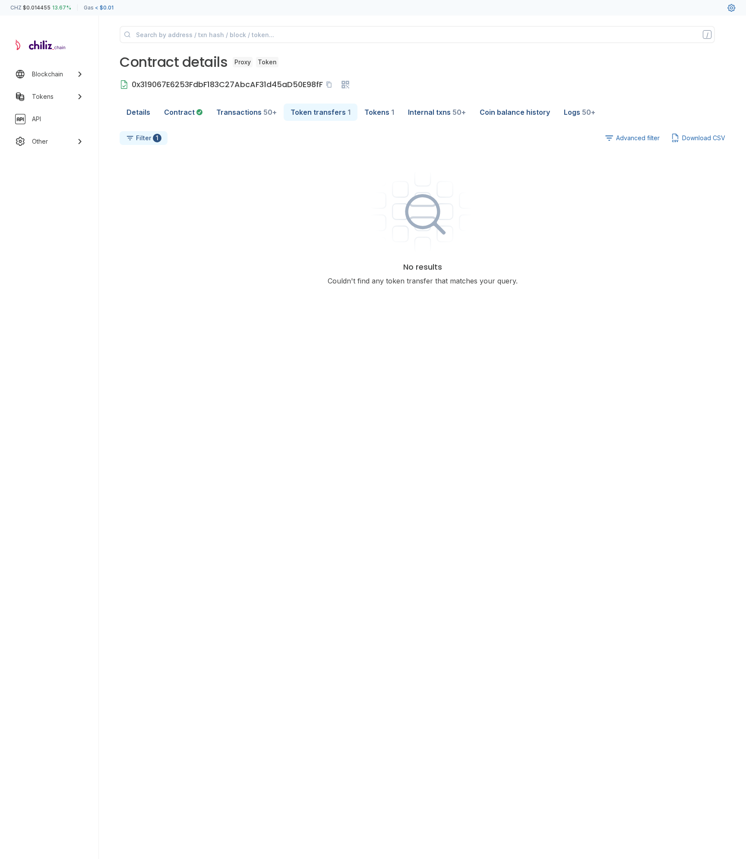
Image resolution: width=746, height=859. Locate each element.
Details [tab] (138, 112)
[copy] (330, 84)
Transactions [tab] (246, 112)
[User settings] (731, 7)
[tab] (183, 112)
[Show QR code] (345, 84)
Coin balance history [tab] (515, 112)
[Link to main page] (41, 45)
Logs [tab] (579, 112)
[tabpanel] (422, 203)
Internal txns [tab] (437, 112)
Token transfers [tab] (321, 112)
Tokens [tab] (379, 112)
